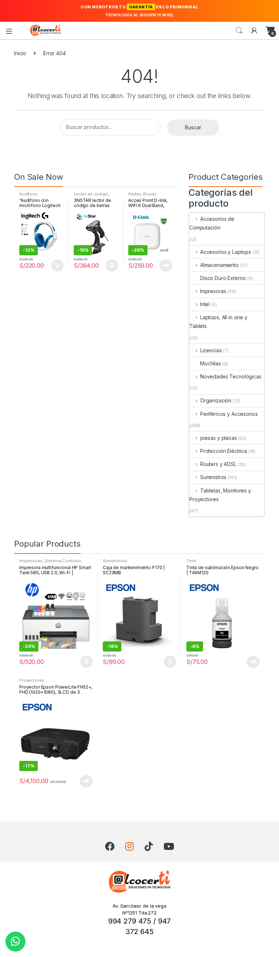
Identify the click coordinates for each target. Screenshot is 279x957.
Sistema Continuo (62, 560)
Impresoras (213, 291)
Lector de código (91, 193)
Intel (205, 304)
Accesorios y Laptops (225, 252)
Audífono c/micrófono (31, 196)
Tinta (191, 560)
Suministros (213, 477)
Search (239, 31)
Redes (134, 193)
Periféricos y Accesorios (229, 414)
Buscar (193, 127)
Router (150, 193)
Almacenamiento (219, 265)
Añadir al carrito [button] (56, 265)
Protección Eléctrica (223, 451)
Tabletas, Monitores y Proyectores (220, 494)
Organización (215, 400)
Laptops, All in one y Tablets (218, 321)
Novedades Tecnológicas (231, 376)
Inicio (20, 53)
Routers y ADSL (218, 464)
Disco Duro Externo (223, 278)
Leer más (166, 265)
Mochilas (210, 363)
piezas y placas (218, 438)
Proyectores (31, 680)
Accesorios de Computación (211, 223)
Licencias (211, 350)
